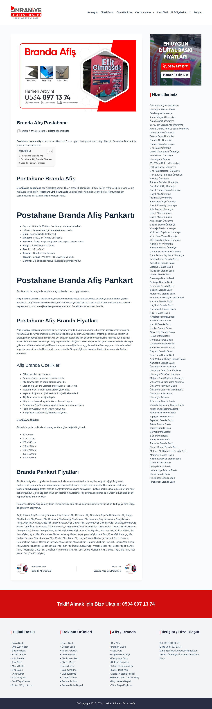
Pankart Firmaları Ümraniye (164, 182)
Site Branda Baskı (159, 435)
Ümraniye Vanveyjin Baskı (163, 385)
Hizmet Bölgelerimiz (58, 131)
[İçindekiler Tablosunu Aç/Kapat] (48, 151)
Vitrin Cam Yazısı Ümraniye (164, 236)
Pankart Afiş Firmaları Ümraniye (166, 174)
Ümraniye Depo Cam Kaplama (165, 370)
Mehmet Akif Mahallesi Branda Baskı (168, 451)
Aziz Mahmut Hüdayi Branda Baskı (168, 359)
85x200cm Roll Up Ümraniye (164, 163)
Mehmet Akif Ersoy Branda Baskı (167, 297)
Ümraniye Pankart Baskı (162, 109)
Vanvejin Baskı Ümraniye (163, 228)
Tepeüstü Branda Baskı (162, 420)
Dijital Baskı (107, 12)
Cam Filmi (162, 12)
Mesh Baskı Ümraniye (161, 155)
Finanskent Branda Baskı (163, 481)
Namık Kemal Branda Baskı (164, 447)
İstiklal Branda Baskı (160, 462)
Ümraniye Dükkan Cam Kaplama (167, 382)
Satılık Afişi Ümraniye (161, 217)
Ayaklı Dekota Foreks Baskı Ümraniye (169, 128)
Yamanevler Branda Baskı (163, 412)
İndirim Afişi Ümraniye (161, 197)
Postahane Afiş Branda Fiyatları (36, 159)
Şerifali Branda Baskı (160, 431)
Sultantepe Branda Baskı (162, 278)
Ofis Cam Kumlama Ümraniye (165, 240)
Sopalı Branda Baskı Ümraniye (165, 190)
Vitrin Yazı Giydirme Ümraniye (165, 232)
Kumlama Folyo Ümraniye (163, 247)
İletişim (197, 12)
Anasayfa (92, 12)
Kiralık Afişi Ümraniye (161, 213)
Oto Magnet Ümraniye (161, 113)
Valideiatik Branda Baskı (162, 270)
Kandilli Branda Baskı (160, 324)
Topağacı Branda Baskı (162, 416)
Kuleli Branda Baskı (160, 313)
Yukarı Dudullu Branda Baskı (164, 409)
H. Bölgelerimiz (179, 12)
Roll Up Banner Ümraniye (163, 167)
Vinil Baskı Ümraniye (160, 148)
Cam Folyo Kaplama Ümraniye (165, 251)
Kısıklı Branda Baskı (160, 320)
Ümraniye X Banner (160, 159)
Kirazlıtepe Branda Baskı (162, 316)
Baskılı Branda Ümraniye (162, 224)
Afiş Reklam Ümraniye (161, 220)
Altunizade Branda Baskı (162, 401)
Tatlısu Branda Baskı (160, 424)
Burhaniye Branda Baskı (162, 347)
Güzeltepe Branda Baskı (162, 332)
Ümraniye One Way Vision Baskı (166, 389)
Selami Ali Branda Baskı (162, 286)
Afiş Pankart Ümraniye (161, 209)
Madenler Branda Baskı (162, 455)
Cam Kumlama (143, 12)
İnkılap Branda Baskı (160, 466)
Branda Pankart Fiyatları (33, 163)
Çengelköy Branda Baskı (162, 343)
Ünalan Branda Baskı (160, 274)
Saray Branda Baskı (160, 439)
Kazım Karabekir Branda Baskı (165, 458)
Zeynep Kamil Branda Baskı (164, 259)
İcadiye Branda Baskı (161, 328)
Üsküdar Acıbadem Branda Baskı (167, 405)
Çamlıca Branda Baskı (161, 339)
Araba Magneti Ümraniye (162, 117)
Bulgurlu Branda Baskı (161, 351)
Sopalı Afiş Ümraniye (160, 194)
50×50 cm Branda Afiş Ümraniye (166, 124)
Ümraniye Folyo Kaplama (163, 366)
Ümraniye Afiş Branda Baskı (164, 105)
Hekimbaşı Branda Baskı (162, 478)
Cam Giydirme (124, 12)
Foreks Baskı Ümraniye (162, 136)
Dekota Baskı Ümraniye (162, 132)
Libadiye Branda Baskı (161, 266)
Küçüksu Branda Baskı (161, 305)
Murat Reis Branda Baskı (163, 293)
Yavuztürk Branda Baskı (162, 263)
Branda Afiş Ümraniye (161, 140)
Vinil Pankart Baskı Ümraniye (165, 170)
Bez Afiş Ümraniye (159, 178)
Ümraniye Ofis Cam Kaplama (165, 374)
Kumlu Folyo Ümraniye (161, 243)
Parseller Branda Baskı (161, 443)
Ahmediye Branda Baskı (162, 362)
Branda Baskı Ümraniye (162, 144)
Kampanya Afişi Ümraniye (163, 201)
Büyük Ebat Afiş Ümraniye (163, 205)
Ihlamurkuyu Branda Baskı (163, 470)
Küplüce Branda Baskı (161, 301)
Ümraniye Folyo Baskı (161, 393)
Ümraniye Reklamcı (160, 397)
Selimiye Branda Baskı (161, 282)
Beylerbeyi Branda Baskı (162, 355)
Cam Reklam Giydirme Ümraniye (167, 255)
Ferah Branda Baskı (160, 335)
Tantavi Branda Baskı (160, 428)
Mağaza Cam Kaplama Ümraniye (167, 378)
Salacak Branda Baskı (161, 289)
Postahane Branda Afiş (32, 156)
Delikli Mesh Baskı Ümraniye (164, 151)
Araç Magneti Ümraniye (162, 121)
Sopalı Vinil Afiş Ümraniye (163, 186)
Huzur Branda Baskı (160, 474)
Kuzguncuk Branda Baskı (163, 309)
